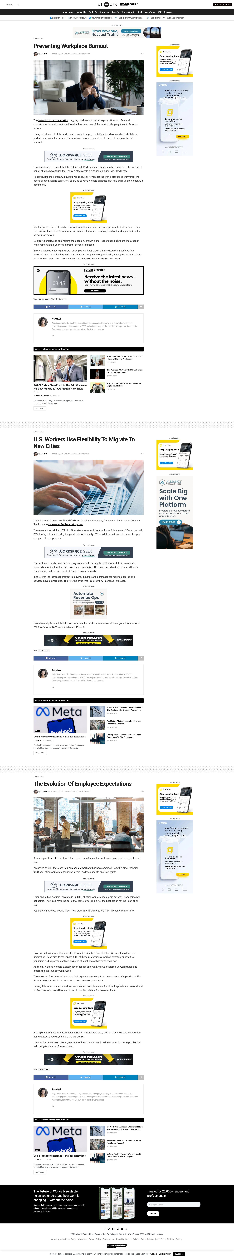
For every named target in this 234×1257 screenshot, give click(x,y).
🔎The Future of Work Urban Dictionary (165, 18)
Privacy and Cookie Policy (160, 1254)
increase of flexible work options (65, 524)
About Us (120, 1239)
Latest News (67, 12)
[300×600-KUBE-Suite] (174, 119)
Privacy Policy (95, 1239)
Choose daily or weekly (43, 1205)
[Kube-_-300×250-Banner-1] (88, 207)
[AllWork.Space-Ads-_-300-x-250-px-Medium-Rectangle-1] (88, 603)
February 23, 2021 (57, 54)
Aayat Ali (43, 54)
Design (115, 12)
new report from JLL (47, 858)
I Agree (179, 1254)
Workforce (150, 12)
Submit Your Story (67, 1239)
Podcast (170, 1239)
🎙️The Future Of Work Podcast (129, 18)
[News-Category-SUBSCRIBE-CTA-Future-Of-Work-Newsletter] (89, 280)
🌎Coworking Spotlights (100, 18)
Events (179, 1239)
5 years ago (48, 740)
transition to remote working (53, 120)
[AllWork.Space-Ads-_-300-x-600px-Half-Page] (174, 512)
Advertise (55, 1239)
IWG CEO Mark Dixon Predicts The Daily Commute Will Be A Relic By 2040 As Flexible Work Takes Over (60, 389)
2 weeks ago (112, 376)
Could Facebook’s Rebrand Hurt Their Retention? (60, 736)
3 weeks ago (112, 389)
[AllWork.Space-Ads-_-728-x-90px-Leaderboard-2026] (117, 32)
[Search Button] (18, 4)
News (41, 38)
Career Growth (128, 12)
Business (168, 12)
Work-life (93, 12)
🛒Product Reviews (77, 18)
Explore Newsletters (223, 4)
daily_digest (44, 299)
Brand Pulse (160, 1239)
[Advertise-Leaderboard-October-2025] (88, 640)
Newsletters (82, 1239)
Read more (40, 408)
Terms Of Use (108, 1239)
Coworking (104, 12)
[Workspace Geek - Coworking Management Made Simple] (88, 156)
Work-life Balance (58, 299)
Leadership (81, 12)
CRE (159, 12)
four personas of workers (77, 868)
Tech (140, 12)
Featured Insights (42, 396)
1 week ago (55, 396)
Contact (128, 1239)
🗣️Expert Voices (58, 18)
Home (36, 38)
